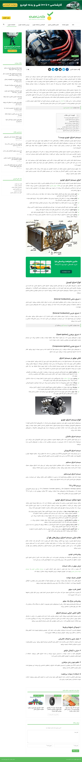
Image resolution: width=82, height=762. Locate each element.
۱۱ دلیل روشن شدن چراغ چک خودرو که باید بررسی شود (13, 85)
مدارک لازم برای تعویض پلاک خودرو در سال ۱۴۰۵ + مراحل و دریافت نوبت (12, 74)
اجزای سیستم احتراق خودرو (72, 119)
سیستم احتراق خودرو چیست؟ (71, 118)
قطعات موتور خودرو (55, 186)
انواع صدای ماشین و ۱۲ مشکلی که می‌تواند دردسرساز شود (12, 103)
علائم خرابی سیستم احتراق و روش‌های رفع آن (67, 129)
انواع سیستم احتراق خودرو (72, 125)
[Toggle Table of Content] (77, 115)
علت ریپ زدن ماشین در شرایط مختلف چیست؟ (13, 114)
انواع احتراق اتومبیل (73, 121)
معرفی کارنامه (65, 25)
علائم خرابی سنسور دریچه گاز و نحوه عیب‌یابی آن (14, 120)
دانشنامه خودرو (11, 25)
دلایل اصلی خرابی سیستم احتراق (70, 130)
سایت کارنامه (6, 18)
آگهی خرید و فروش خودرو (16, 193)
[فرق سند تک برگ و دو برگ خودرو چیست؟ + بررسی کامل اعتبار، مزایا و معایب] (71, 700)
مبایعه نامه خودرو (18, 191)
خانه (73, 25)
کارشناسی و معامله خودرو (39, 25)
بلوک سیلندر (67, 378)
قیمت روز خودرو (18, 184)
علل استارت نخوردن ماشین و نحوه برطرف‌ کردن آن (12, 97)
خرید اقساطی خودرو (17, 189)
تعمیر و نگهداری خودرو (53, 25)
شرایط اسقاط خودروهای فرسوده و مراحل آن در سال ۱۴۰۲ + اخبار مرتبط (13, 68)
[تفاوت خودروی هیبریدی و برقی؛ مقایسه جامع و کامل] (35, 700)
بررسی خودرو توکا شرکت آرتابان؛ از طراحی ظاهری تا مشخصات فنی (13, 158)
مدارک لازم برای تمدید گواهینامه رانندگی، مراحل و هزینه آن (13, 80)
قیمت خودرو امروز (68, 108)
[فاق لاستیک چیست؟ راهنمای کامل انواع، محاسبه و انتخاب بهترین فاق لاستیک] (53, 700)
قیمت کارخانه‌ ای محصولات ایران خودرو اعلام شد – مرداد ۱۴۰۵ (13, 91)
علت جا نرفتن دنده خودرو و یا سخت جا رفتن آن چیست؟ (13, 108)
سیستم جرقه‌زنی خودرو (37, 569)
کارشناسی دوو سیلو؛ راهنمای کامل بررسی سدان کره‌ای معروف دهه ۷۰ (13, 165)
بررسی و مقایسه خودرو (23, 25)
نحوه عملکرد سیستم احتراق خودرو (70, 127)
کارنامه (62, 101)
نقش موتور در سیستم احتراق (71, 123)
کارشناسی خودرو (18, 185)
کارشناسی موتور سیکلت (17, 187)
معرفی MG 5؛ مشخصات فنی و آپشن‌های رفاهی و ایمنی (13, 137)
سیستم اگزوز (64, 325)
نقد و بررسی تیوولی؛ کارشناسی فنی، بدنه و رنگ (12, 151)
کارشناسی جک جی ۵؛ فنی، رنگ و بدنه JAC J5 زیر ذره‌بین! (13, 144)
